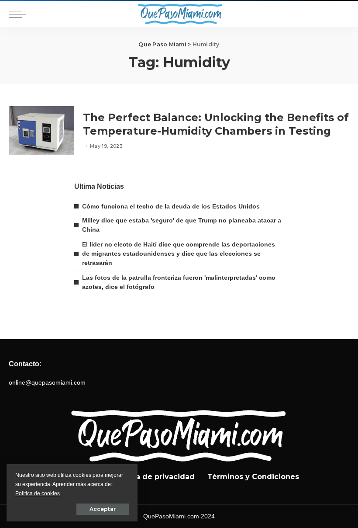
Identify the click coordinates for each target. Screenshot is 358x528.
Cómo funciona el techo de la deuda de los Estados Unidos (171, 206)
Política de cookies (37, 493)
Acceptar (103, 509)
